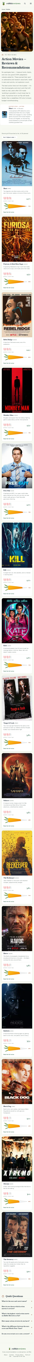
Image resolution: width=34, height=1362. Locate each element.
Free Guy (6, 491)
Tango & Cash (8, 723)
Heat (5, 188)
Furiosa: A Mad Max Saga (13, 264)
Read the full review (8, 212)
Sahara (6, 800)
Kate (5, 646)
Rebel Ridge (7, 340)
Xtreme (6, 1184)
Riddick (6, 1031)
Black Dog (7, 1106)
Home (3, 9)
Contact (11, 1355)
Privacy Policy (19, 1355)
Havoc (5, 953)
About (5, 1355)
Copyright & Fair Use (19, 1356)
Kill (4, 570)
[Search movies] (24, 3)
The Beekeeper (9, 878)
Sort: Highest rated (8, 137)
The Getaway (8, 1259)
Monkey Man (8, 415)
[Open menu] (30, 3)
